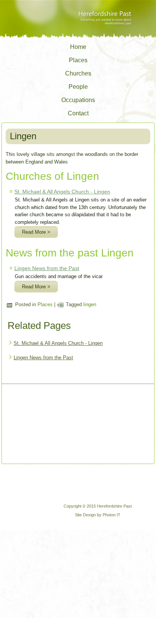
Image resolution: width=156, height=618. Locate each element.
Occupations (78, 100)
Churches (78, 73)
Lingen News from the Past (46, 268)
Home (78, 47)
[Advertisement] (42, 424)
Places (78, 60)
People (78, 86)
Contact (78, 113)
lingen (89, 304)
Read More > (36, 232)
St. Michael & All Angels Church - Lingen (62, 192)
